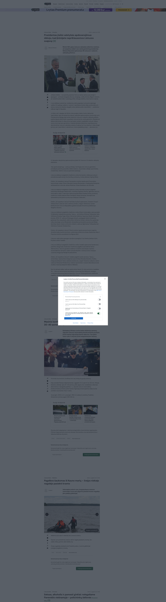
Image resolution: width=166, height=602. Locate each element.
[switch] (99, 299)
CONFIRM (73, 318)
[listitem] (83, 296)
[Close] (105, 279)
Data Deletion (75, 322)
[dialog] (83, 301)
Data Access (83, 322)
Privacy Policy (90, 322)
